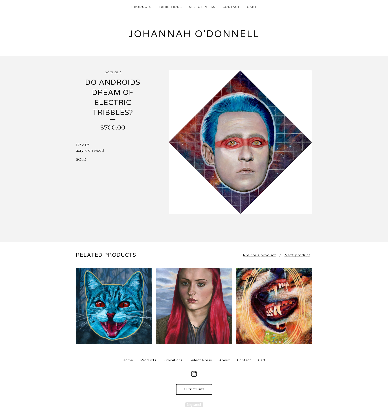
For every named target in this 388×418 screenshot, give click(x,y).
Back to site (194, 389)
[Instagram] (194, 374)
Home (128, 360)
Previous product (259, 255)
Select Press (202, 7)
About (224, 360)
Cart (252, 7)
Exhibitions (170, 7)
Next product (297, 255)
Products (141, 7)
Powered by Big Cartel (194, 404)
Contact (231, 7)
